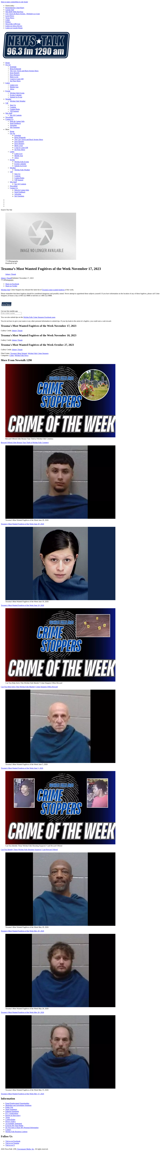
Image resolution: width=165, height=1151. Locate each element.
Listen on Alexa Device (13, 26)
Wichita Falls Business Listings (16, 1132)
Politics (8, 22)
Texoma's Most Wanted (18, 353)
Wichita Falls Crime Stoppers (38, 353)
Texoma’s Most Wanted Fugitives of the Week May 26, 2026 (22, 1012)
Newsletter (9, 117)
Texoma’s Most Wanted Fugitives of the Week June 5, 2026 (22, 768)
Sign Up (13, 105)
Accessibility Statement (13, 1124)
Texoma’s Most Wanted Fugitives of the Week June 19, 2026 (22, 605)
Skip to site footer (21, 2)
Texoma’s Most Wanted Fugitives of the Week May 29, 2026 (22, 931)
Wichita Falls (5, 290)
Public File (9, 1107)
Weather (8, 99)
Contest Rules (15, 109)
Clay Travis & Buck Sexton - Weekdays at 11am (22, 14)
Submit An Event (16, 97)
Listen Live (14, 85)
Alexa (12, 89)
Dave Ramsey (15, 75)
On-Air (8, 65)
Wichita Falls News (21, 355)
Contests (13, 107)
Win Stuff (8, 113)
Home (7, 63)
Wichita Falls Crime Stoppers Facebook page (39, 317)
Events (7, 91)
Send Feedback (15, 123)
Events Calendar (16, 95)
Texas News (9, 18)
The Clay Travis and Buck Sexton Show (24, 71)
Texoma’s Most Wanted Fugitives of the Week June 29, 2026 (22, 524)
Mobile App (14, 87)
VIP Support (14, 111)
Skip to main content (8, 2)
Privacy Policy (10, 1121)
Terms (7, 1117)
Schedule (13, 67)
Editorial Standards (12, 1111)
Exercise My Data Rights (14, 1126)
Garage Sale (9, 10)
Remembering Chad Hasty (14, 8)
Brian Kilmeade (15, 69)
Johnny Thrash (6, 278)
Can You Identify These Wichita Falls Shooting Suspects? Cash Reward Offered (29, 850)
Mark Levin (14, 77)
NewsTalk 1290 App (12, 24)
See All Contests (16, 115)
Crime (7, 20)
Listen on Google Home (14, 28)
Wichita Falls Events (17, 93)
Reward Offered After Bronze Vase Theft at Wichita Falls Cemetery (25, 443)
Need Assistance (11, 1109)
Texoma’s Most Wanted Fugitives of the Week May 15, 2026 (22, 1094)
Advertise (13, 125)
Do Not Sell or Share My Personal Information (21, 1128)
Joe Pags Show (15, 81)
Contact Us (9, 119)
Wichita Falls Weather (17, 101)
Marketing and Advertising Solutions (18, 1105)
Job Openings (15, 127)
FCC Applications (11, 1113)
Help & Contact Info (17, 121)
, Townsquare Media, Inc (25, 1149)
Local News (9, 16)
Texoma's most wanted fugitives (53, 290)
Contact (8, 1130)
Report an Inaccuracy (13, 1115)
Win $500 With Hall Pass (14, 12)
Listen (7, 83)
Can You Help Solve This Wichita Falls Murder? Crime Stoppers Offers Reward (29, 687)
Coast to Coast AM (16, 79)
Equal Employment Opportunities (17, 1103)
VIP (6, 103)
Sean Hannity (15, 73)
